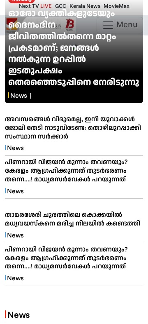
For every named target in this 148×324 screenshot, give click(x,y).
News (18, 95)
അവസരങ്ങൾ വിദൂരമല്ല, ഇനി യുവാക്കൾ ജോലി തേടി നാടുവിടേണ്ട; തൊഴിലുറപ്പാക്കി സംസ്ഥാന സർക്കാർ (73, 127)
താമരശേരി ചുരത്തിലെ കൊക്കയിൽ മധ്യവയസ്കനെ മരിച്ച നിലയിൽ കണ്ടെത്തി (72, 218)
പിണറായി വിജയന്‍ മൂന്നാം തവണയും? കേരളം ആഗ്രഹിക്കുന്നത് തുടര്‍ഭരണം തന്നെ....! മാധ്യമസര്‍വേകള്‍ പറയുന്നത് (66, 170)
